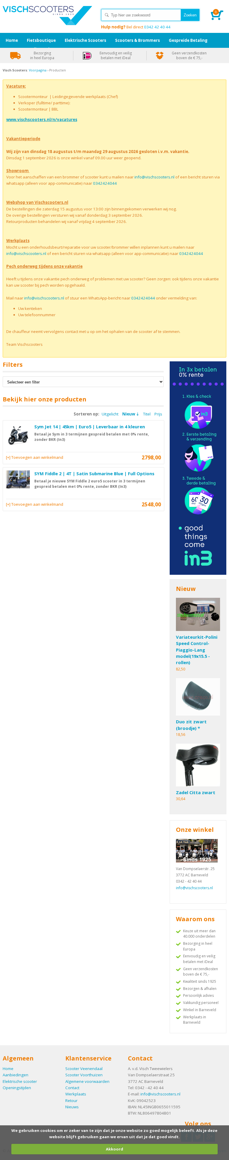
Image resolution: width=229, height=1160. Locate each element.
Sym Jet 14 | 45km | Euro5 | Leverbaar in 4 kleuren (89, 427)
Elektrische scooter (20, 1081)
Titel (147, 414)
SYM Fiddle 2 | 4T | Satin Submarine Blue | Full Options (94, 473)
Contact (72, 1087)
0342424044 (105, 183)
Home (47, 21)
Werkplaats (75, 1094)
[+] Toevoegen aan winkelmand (34, 457)
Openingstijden (17, 1087)
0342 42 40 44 (136, 27)
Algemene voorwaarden (87, 1081)
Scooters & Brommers (137, 40)
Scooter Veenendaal (84, 1068)
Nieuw (128, 414)
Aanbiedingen (15, 1075)
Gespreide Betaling (188, 40)
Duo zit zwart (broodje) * (191, 725)
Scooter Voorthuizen (84, 1075)
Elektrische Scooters (85, 40)
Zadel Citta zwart (195, 792)
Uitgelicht (110, 414)
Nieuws (72, 1106)
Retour (71, 1100)
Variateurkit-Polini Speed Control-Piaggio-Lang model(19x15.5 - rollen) (196, 649)
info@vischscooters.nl (154, 177)
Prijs (158, 414)
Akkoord (114, 1149)
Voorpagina (38, 70)
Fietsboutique (41, 40)
